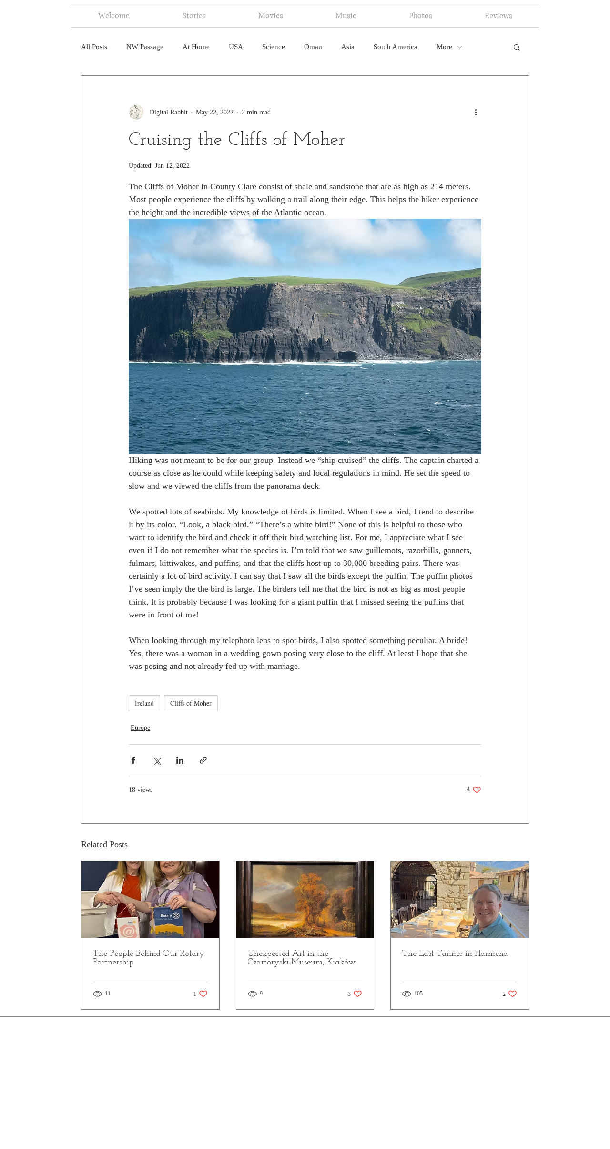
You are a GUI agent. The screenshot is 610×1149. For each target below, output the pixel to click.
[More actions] (475, 112)
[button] (516, 47)
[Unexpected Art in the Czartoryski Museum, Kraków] (305, 899)
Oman (313, 47)
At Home (196, 47)
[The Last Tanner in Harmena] (460, 899)
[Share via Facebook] (133, 760)
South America (395, 47)
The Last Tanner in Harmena (455, 954)
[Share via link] (203, 760)
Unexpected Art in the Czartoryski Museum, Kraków (302, 958)
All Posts (94, 47)
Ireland (144, 703)
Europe (140, 727)
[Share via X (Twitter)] (156, 760)
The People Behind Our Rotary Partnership (148, 958)
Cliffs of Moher (191, 703)
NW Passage (144, 47)
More (444, 47)
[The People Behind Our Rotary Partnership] (150, 899)
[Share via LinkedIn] (179, 760)
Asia (348, 47)
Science (273, 47)
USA (236, 47)
